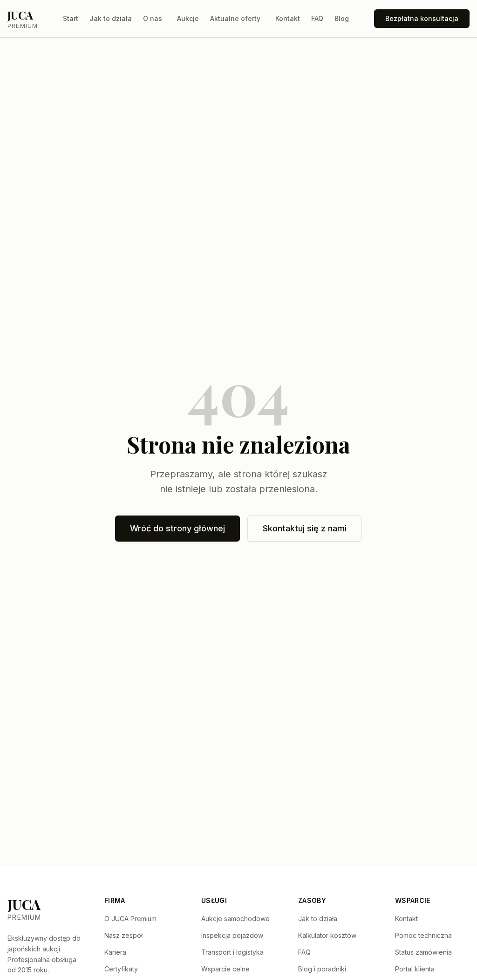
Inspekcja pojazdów (232, 935)
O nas (152, 18)
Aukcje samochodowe (235, 919)
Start (70, 18)
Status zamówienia (423, 952)
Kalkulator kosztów (327, 935)
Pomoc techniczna (423, 935)
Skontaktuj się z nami (305, 528)
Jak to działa (110, 18)
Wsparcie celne (225, 969)
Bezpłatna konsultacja (421, 18)
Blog (341, 18)
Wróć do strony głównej (177, 528)
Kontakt (287, 18)
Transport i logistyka (232, 952)
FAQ (317, 18)
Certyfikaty (121, 969)
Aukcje (188, 18)
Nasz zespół (123, 935)
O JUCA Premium (130, 919)
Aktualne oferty (235, 18)
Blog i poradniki (322, 969)
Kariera (115, 952)
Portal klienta (415, 969)
